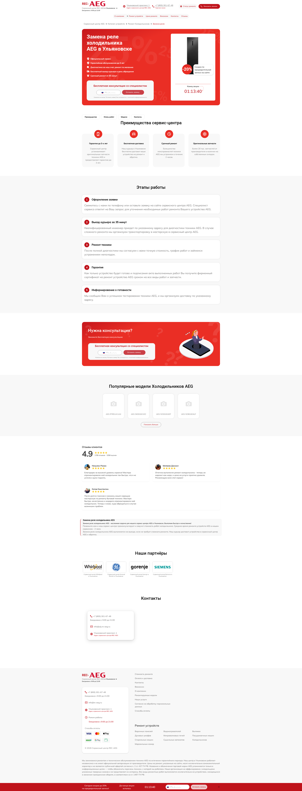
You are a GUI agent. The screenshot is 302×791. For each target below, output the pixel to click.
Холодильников (199, 740)
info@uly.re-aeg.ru (102, 626)
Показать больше (151, 424)
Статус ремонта (189, 6)
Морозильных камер (144, 744)
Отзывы (184, 16)
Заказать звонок (210, 6)
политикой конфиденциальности (137, 97)
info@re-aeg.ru (95, 702)
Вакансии (164, 16)
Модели (124, 117)
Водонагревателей (172, 731)
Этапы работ (109, 117)
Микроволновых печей (174, 735)
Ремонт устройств (136, 16)
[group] (93, 569)
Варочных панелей (144, 731)
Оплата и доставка (143, 678)
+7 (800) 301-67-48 (164, 5)
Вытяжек (196, 731)
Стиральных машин (144, 740)
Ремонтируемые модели (146, 695)
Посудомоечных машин (203, 735)
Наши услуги (141, 699)
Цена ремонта (151, 16)
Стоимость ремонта (144, 674)
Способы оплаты (142, 711)
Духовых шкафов (143, 735)
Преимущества (91, 117)
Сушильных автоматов (174, 740)
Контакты (174, 16)
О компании (119, 16)
